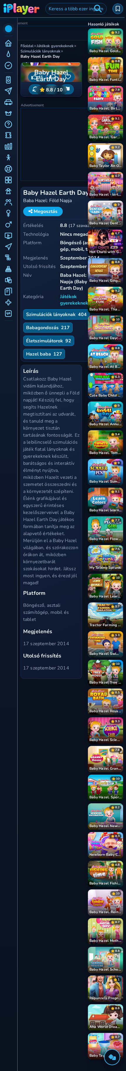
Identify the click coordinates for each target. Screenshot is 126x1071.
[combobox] (76, 9)
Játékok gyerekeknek (74, 299)
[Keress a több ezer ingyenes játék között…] (98, 9)
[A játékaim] (118, 9)
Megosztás (45, 211)
